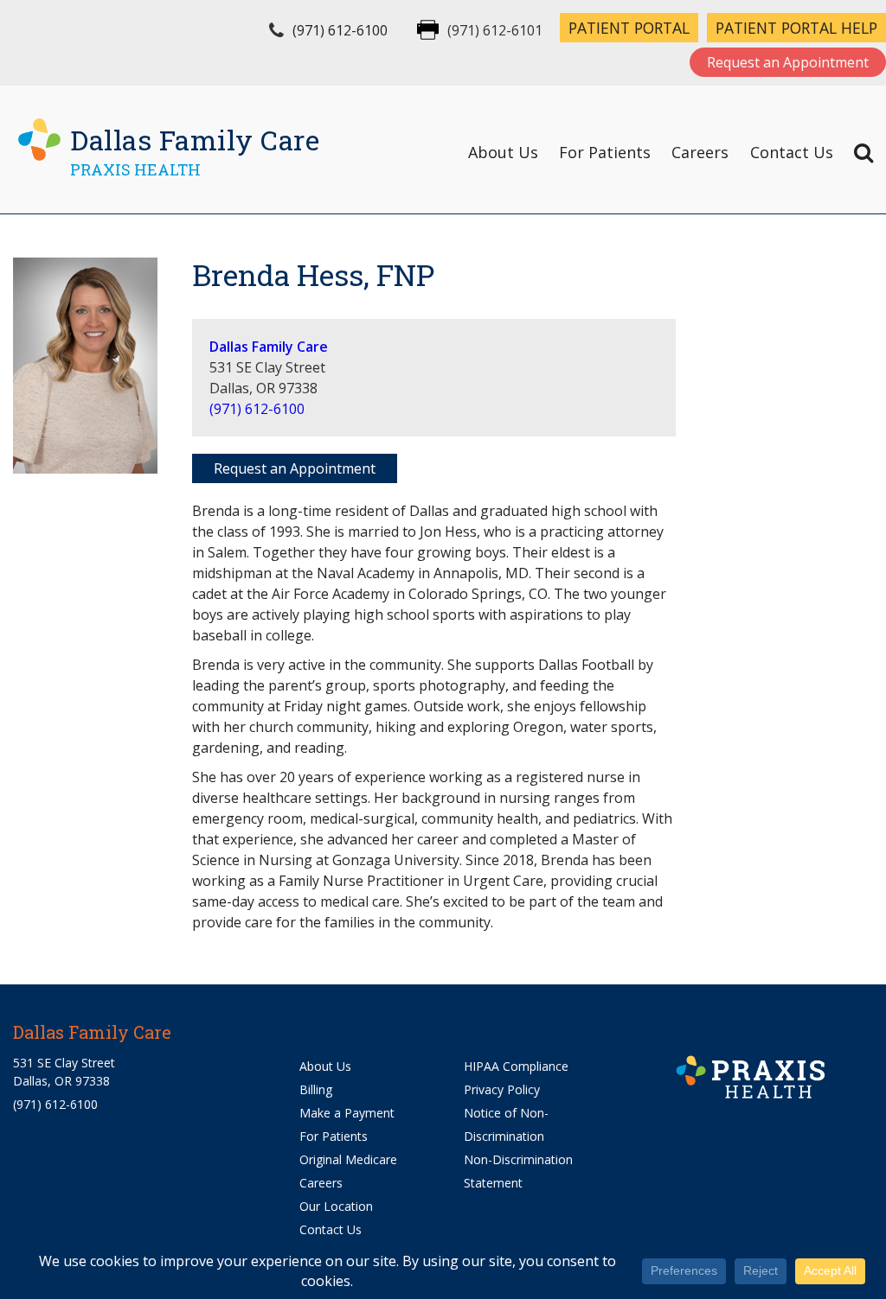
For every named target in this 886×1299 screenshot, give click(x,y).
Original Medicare (348, 1159)
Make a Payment (347, 1113)
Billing (315, 1089)
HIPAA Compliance (516, 1066)
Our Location (336, 1206)
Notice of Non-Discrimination (506, 1124)
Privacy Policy (502, 1089)
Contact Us (791, 152)
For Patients (605, 152)
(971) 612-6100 (340, 30)
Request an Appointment (788, 62)
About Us (503, 152)
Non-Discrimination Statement (518, 1171)
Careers (700, 152)
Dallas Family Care (268, 346)
